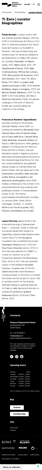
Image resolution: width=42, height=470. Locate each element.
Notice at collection (11, 467)
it (33, 4)
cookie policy (34, 455)
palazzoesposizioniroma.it (20, 338)
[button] (38, 4)
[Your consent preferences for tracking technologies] (38, 466)
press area (14, 428)
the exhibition (20, 12)
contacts (13, 430)
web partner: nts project (10, 459)
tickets (17, 407)
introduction (7, 12)
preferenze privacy (8, 455)
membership (19, 414)
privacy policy (22, 455)
